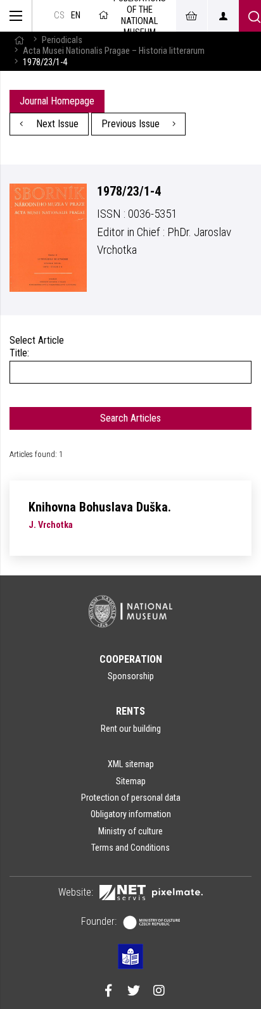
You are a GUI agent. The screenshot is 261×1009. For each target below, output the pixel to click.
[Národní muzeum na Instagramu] (159, 992)
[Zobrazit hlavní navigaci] (16, 16)
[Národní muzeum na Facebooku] (108, 992)
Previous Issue (131, 124)
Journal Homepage (57, 101)
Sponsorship (131, 676)
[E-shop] (191, 16)
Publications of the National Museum (139, 16)
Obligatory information (131, 814)
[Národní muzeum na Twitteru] (133, 992)
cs (59, 15)
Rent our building (131, 729)
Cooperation (130, 659)
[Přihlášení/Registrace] (223, 16)
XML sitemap (131, 764)
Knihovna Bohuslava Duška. (100, 507)
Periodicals (62, 40)
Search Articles (130, 418)
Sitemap (131, 781)
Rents (130, 711)
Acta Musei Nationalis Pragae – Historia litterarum (114, 51)
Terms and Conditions (130, 848)
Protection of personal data (131, 798)
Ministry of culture (130, 831)
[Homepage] (19, 40)
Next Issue (56, 124)
